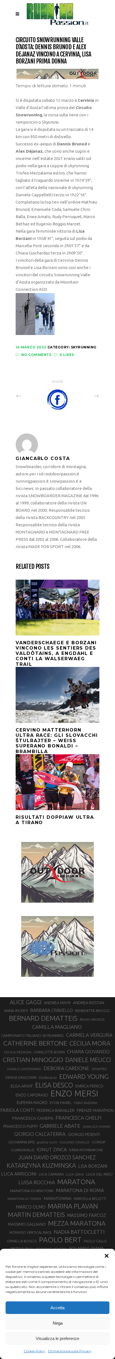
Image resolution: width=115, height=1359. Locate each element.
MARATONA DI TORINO (24, 1198)
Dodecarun (48, 1077)
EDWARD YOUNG (84, 1076)
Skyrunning (84, 347)
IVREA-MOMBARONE (86, 1150)
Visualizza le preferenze (57, 1338)
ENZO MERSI (74, 1093)
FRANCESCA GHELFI (79, 1118)
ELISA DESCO (54, 1085)
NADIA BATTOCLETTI (79, 1232)
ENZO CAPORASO (32, 1095)
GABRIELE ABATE (60, 1126)
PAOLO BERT (60, 1240)
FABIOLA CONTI (17, 1110)
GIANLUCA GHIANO (97, 1126)
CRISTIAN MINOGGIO (33, 1059)
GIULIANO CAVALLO (74, 1142)
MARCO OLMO (30, 1206)
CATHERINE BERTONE (35, 1043)
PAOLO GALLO (95, 1241)
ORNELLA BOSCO (22, 1241)
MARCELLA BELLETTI (90, 1198)
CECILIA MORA (90, 1043)
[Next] (84, 396)
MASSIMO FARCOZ (86, 1215)
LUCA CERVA (75, 1174)
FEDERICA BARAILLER (56, 1110)
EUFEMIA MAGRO (32, 1102)
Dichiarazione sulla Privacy (70, 1351)
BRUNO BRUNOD (92, 1019)
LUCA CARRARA (51, 1174)
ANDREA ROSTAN (88, 1002)
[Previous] (31, 396)
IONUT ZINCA (52, 1149)
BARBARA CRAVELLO (51, 1010)
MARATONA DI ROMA (80, 1190)
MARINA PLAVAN (73, 1206)
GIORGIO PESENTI (84, 1134)
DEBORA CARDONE (66, 1068)
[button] (106, 1256)
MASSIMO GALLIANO (27, 1224)
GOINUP (98, 1142)
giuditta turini (47, 1142)
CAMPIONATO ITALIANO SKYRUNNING (32, 1035)
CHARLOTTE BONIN (49, 1052)
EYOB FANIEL (61, 1103)
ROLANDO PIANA (86, 1248)
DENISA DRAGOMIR (21, 1077)
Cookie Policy (34, 1351)
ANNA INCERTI (16, 1010)
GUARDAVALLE (22, 1150)
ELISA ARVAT (22, 1086)
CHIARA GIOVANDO (88, 1051)
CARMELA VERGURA (89, 1035)
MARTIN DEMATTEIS (36, 1214)
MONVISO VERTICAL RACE (30, 1232)
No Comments (36, 355)
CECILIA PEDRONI (17, 1052)
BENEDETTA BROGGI (92, 1010)
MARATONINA (57, 1198)
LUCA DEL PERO (99, 1174)
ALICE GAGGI (26, 1002)
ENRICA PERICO (89, 1086)
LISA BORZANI (92, 1166)
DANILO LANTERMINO (24, 1069)
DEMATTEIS (99, 1069)
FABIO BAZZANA (85, 1103)
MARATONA (76, 1181)
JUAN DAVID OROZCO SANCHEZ (57, 1157)
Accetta (57, 1307)
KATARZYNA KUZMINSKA (41, 1165)
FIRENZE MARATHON (95, 1110)
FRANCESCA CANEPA (32, 1117)
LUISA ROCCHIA (36, 1182)
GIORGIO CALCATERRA (40, 1134)
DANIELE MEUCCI (88, 1059)
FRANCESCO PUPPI (20, 1126)
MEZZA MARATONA (77, 1223)
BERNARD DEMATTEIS (43, 1018)
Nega (58, 1323)
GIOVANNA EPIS (21, 1142)
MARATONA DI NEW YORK (32, 1190)
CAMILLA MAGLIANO (57, 1027)
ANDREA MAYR (57, 1003)
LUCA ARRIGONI (19, 1173)
